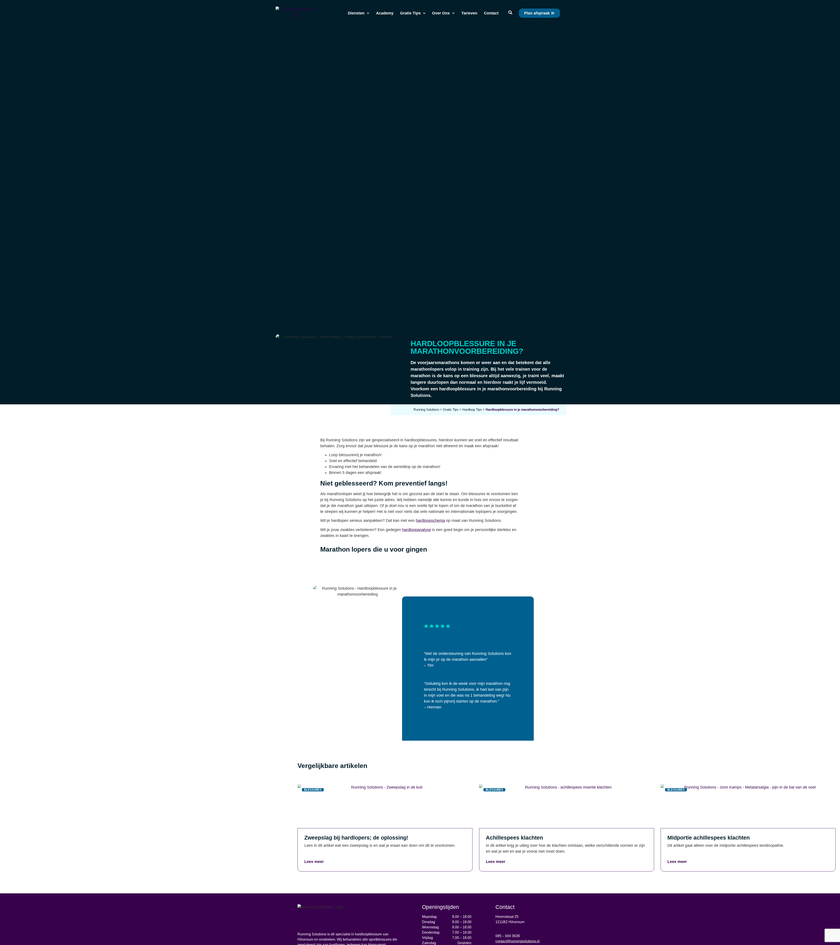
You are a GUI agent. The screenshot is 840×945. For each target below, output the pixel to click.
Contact (491, 13)
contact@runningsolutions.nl (517, 941)
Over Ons (441, 13)
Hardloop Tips (472, 409)
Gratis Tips (410, 13)
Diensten (356, 13)
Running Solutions (426, 409)
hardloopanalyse (416, 530)
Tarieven (469, 13)
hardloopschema (430, 520)
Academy (385, 13)
